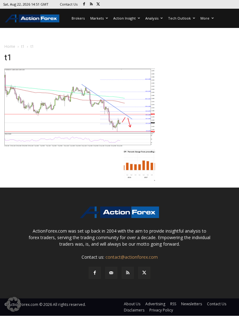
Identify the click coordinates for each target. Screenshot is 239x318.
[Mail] (111, 273)
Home (9, 46)
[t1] (79, 107)
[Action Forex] (32, 18)
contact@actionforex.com (131, 257)
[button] (13, 304)
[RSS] (91, 4)
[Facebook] (84, 4)
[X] (98, 4)
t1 (23, 46)
